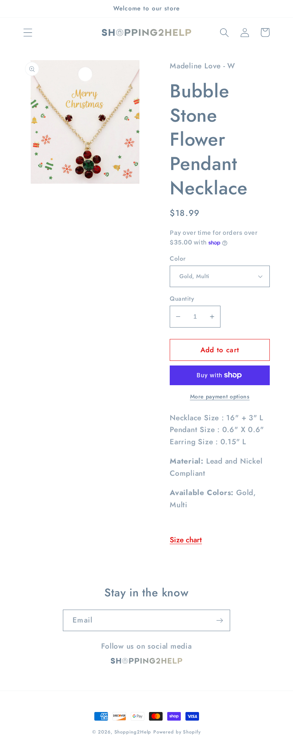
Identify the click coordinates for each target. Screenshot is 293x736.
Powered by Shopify (176, 731)
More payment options (220, 397)
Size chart (186, 539)
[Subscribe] (219, 620)
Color (178, 259)
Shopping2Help (133, 731)
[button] (28, 32)
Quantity (182, 299)
